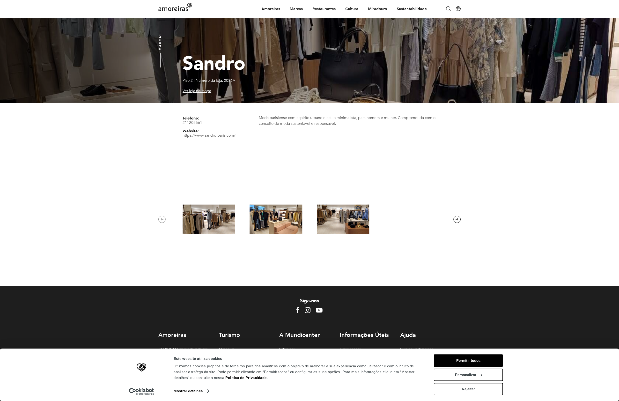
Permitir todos (468, 360)
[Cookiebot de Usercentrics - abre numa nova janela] (141, 391)
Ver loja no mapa (197, 91)
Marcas (296, 9)
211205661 (192, 122)
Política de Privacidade (246, 378)
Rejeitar (468, 389)
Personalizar (465, 375)
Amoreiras (270, 9)
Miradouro (377, 9)
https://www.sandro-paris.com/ (209, 135)
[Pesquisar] (448, 9)
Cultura (351, 9)
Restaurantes (324, 9)
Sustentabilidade (412, 9)
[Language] (458, 9)
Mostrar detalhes (188, 391)
